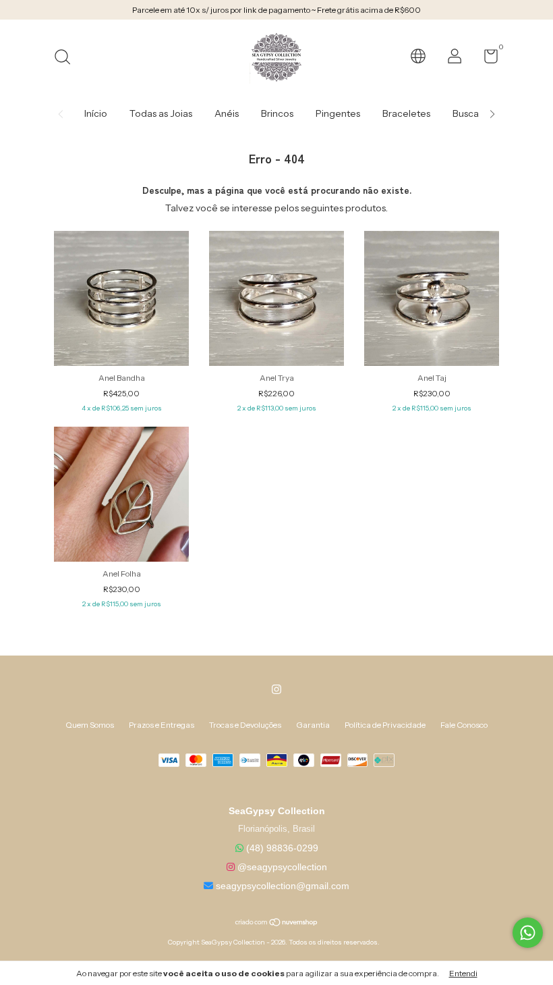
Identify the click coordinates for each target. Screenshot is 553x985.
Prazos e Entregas (161, 725)
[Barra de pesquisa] (67, 58)
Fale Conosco (464, 725)
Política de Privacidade (385, 725)
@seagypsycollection (282, 866)
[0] (486, 59)
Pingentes (338, 113)
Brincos (277, 113)
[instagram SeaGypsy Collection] (276, 689)
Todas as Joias (160, 113)
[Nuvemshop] (277, 923)
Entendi (463, 973)
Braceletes (406, 113)
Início (95, 113)
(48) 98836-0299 (282, 848)
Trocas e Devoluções (245, 725)
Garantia (313, 725)
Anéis (226, 113)
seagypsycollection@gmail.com (282, 885)
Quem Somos (89, 725)
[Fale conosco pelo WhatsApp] (528, 932)
